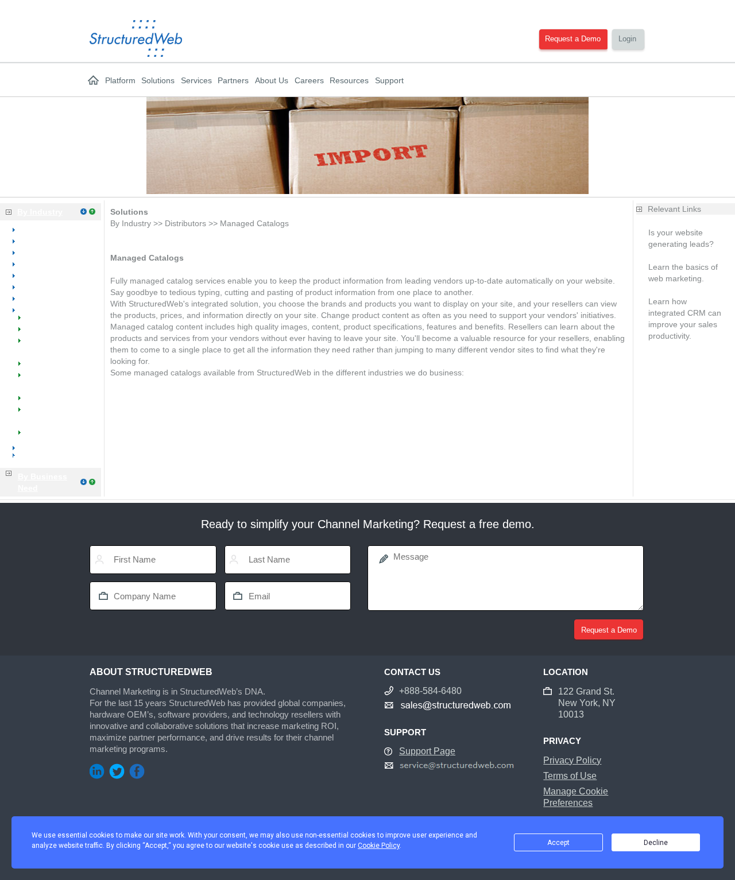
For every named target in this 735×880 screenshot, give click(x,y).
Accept (558, 843)
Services (196, 80)
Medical (34, 252)
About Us (271, 80)
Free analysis (672, 255)
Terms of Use (570, 776)
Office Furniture (48, 275)
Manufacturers (46, 447)
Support (389, 80)
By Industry (40, 211)
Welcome (38, 320)
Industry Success (52, 401)
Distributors (40, 309)
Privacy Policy (572, 760)
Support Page (427, 751)
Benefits (35, 332)
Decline (656, 843)
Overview (37, 229)
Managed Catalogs (55, 366)
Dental (32, 240)
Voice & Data (43, 298)
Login (627, 38)
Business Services (46, 458)
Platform (120, 80)
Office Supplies (47, 286)
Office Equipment (51, 263)
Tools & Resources (54, 435)
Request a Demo (573, 38)
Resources (349, 80)
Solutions (158, 80)
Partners (233, 80)
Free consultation (679, 289)
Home (93, 80)
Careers (309, 80)
